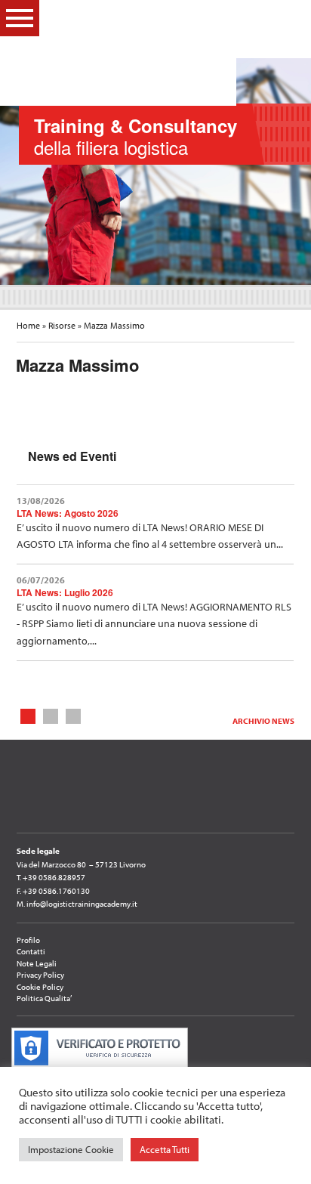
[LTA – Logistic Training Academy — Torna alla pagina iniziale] (146, 53)
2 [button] (51, 715)
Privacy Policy (40, 974)
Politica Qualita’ (44, 998)
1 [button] (28, 715)
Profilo (28, 940)
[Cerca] (286, 17)
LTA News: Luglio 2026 (65, 592)
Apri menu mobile (19, 18)
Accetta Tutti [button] (164, 1149)
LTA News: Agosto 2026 (68, 513)
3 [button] (73, 715)
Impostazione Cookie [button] (71, 1149)
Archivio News (263, 721)
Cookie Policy (40, 987)
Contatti (31, 951)
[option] (155, 171)
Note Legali (37, 963)
